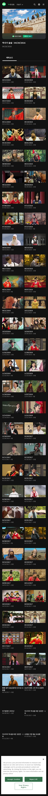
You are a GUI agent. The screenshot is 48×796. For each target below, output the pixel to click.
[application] (24, 21)
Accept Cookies (13, 779)
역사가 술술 (7, 42)
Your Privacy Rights (23, 786)
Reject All (33, 779)
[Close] (43, 759)
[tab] (9, 58)
